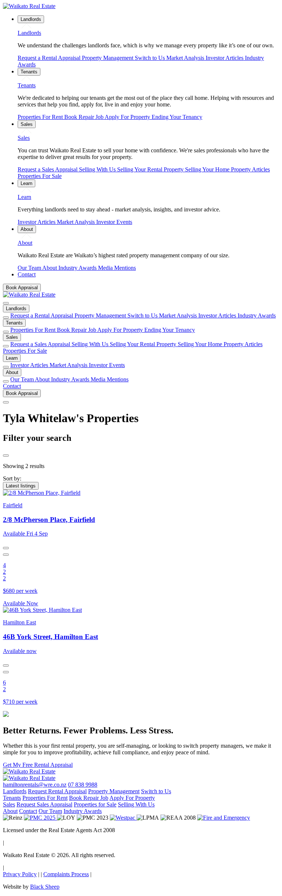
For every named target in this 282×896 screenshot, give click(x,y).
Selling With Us (98, 169)
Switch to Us (150, 58)
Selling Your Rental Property (151, 169)
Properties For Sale (40, 176)
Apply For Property (128, 117)
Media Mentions (117, 268)
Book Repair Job (84, 117)
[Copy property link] (6, 555)
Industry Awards (78, 268)
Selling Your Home (208, 169)
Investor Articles (225, 58)
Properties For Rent (41, 117)
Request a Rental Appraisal (50, 58)
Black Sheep (44, 887)
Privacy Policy (20, 874)
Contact (12, 386)
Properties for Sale (95, 804)
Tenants (14, 323)
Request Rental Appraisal (57, 791)
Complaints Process (66, 874)
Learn (12, 358)
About (50, 268)
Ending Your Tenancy (177, 117)
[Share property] (6, 548)
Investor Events (114, 222)
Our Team (30, 268)
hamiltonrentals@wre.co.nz (34, 784)
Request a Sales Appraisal (48, 169)
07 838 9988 (82, 784)
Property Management (108, 58)
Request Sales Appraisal (44, 804)
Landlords (16, 308)
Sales (12, 337)
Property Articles (250, 169)
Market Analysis (186, 58)
